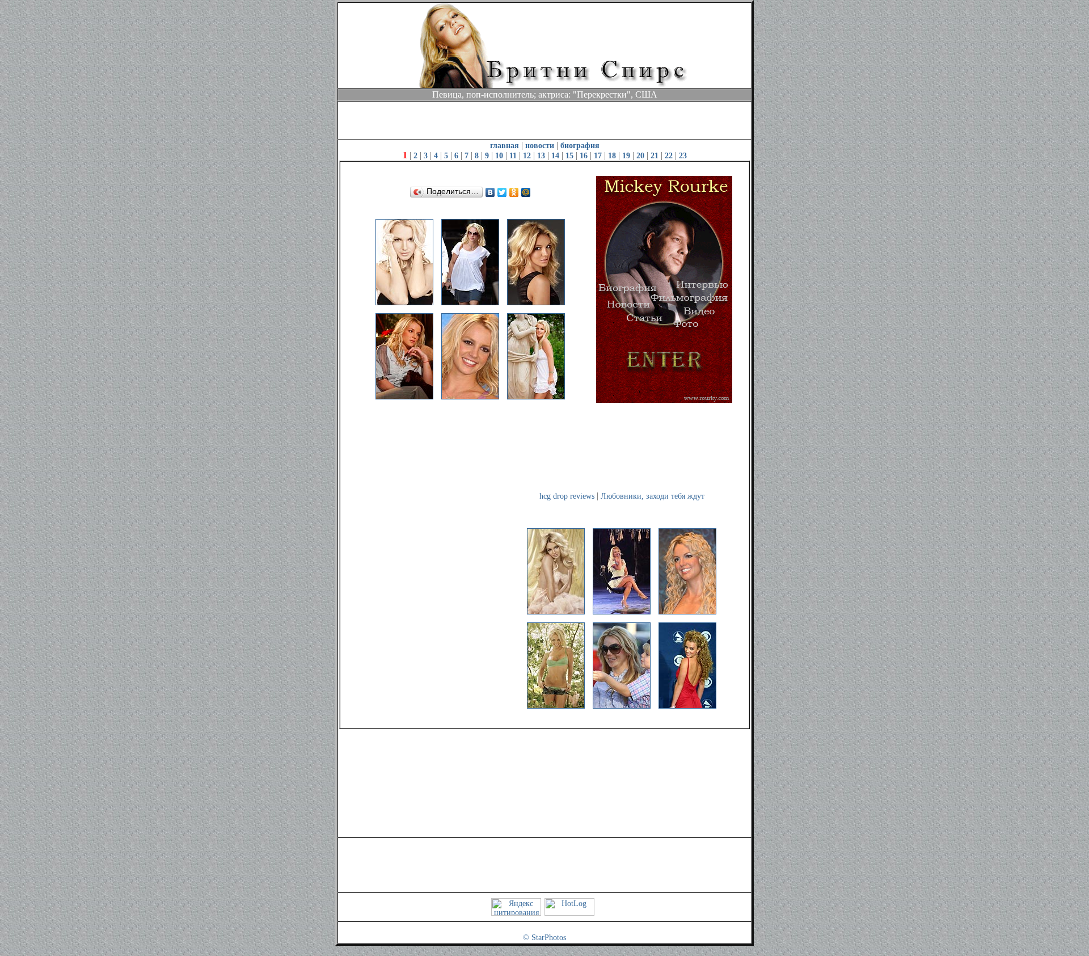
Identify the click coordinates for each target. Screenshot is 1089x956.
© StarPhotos (544, 937)
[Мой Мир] (526, 192)
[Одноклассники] (514, 192)
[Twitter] (502, 192)
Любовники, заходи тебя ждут (652, 496)
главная (504, 145)
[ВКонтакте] (490, 192)
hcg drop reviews (566, 496)
